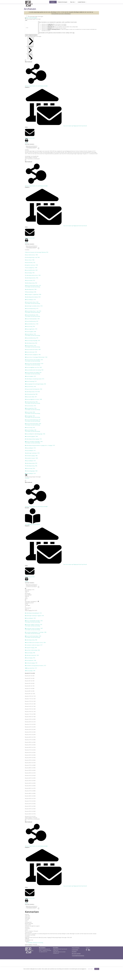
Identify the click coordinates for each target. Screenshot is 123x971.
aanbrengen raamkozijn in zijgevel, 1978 (34, 615)
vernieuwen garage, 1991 (31, 663)
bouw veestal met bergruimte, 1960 (33, 389)
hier (73, 32)
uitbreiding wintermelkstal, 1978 (32, 297)
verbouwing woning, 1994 (31, 402)
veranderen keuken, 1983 (31, 458)
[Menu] (25, 60)
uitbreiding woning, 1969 (31, 343)
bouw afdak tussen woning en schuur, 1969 (35, 642)
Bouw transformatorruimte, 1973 (33, 285)
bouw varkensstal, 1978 (31, 352)
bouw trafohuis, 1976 (30, 334)
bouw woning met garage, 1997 (32, 340)
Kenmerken (30, 46)
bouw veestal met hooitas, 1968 (32, 349)
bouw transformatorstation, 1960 (33, 636)
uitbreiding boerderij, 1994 (31, 277)
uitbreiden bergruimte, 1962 (32, 655)
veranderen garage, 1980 (31, 455)
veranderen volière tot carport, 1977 (33, 645)
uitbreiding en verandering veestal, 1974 (34, 378)
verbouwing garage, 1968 (31, 471)
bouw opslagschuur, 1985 (31, 267)
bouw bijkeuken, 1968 (30, 660)
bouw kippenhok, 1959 (30, 408)
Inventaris (30, 62)
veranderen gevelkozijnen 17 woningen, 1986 (35, 632)
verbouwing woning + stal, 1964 (32, 257)
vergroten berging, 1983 (31, 647)
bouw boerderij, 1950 (30, 405)
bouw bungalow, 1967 (30, 376)
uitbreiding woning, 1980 (31, 640)
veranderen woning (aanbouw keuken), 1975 (35, 665)
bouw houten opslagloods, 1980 (33, 354)
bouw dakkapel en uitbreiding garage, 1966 (35, 433)
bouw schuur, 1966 (29, 260)
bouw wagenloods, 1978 (31, 329)
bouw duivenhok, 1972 (31, 668)
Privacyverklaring (75, 947)
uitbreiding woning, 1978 (31, 463)
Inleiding (30, 53)
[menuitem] (53, 2)
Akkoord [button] (96, 968)
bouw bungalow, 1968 (30, 331)
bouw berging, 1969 (30, 657)
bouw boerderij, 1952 (30, 262)
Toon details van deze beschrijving (32, 286)
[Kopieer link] (38, 148)
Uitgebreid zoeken (33, 35)
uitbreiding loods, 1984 (30, 289)
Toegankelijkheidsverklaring (78, 955)
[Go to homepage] (29, 4)
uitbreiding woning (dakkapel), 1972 (33, 613)
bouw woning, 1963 (30, 427)
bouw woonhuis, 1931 (30, 345)
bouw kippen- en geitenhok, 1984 (33, 294)
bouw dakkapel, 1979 (30, 299)
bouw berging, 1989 (30, 652)
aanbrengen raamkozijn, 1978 (32, 453)
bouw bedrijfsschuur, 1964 (31, 323)
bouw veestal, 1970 (30, 280)
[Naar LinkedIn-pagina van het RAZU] (89, 949)
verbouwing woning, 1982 (31, 394)
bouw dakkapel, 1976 (30, 448)
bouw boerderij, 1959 (30, 386)
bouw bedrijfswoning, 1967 (31, 321)
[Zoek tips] (38, 27)
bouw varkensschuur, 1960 (31, 254)
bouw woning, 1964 (30, 326)
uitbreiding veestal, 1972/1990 (32, 391)
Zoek (26, 20)
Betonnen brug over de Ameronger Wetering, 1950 (36, 252)
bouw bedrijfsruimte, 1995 (31, 270)
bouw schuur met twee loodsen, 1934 (34, 363)
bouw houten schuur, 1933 (31, 302)
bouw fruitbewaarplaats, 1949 (32, 318)
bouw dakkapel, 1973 (30, 460)
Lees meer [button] (90, 968)
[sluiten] (26, 475)
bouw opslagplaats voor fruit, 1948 (33, 367)
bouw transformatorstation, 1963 (33, 423)
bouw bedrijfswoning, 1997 (31, 338)
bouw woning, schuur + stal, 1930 (33, 311)
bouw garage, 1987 (30, 670)
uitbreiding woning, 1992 (31, 283)
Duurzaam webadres (29, 144)
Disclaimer (74, 951)
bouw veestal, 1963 (30, 412)
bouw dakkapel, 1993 (30, 618)
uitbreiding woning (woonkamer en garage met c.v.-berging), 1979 (40, 445)
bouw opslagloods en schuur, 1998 (33, 399)
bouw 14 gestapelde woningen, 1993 (34, 620)
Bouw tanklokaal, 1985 (30, 292)
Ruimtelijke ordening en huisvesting (35, 942)
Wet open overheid (76, 953)
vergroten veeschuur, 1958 (31, 265)
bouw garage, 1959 (30, 416)
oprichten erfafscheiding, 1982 (32, 650)
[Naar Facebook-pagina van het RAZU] (87, 949)
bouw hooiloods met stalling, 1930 (33, 372)
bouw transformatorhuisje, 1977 (33, 419)
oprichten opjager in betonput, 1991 (33, 624)
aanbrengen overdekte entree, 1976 (33, 306)
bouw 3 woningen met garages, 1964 (34, 441)
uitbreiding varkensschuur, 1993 (33, 275)
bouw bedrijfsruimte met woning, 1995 (34, 370)
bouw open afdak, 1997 (31, 396)
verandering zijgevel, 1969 (31, 436)
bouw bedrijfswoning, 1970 (31, 308)
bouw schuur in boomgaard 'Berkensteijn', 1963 (36, 357)
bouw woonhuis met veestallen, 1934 (34, 359)
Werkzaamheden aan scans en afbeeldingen (61, 13)
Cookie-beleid (75, 949)
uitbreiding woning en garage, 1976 (33, 439)
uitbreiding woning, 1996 (31, 465)
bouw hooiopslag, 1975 (31, 381)
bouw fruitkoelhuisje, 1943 (31, 315)
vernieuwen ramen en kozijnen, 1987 (34, 628)
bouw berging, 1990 (29, 272)
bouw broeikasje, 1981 (30, 430)
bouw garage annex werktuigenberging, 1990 (35, 384)
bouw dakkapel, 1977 (30, 450)
